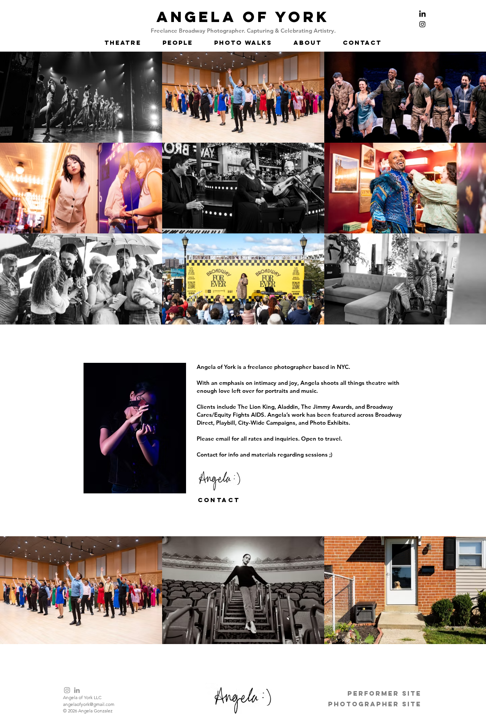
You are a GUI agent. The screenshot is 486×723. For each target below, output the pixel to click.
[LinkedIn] (77, 690)
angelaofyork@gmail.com (88, 704)
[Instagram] (67, 690)
